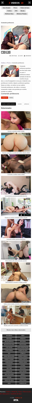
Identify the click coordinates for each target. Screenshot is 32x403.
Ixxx (9, 353)
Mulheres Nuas (9, 13)
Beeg (22, 335)
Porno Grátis (23, 359)
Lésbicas (23, 353)
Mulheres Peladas (22, 13)
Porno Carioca (22, 356)
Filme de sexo (27, 391)
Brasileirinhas (9, 341)
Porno (15, 8)
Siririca (23, 374)
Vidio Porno (22, 380)
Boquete (23, 338)
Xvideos (3, 63)
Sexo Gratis (22, 371)
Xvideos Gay (22, 383)
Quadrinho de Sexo (16, 393)
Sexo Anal (23, 368)
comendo (20, 104)
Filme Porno (9, 350)
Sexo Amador (6, 8)
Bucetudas (23, 344)
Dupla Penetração (23, 347)
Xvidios (9, 10)
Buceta (22, 10)
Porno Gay (9, 371)
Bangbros (9, 335)
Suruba (9, 377)
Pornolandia (23, 362)
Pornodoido (9, 362)
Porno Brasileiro (9, 356)
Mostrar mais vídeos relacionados (16, 330)
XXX (16, 10)
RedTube (9, 368)
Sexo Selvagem (9, 374)
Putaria (23, 365)
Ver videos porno (5, 393)
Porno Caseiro (9, 359)
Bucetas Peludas (9, 344)
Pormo (9, 63)
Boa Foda (9, 338)
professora (26, 104)
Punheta (9, 365)
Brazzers (23, 341)
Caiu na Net (9, 347)
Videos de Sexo (24, 8)
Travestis (23, 377)
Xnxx (9, 383)
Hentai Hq (14, 391)
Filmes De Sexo (22, 350)
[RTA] (16, 400)
